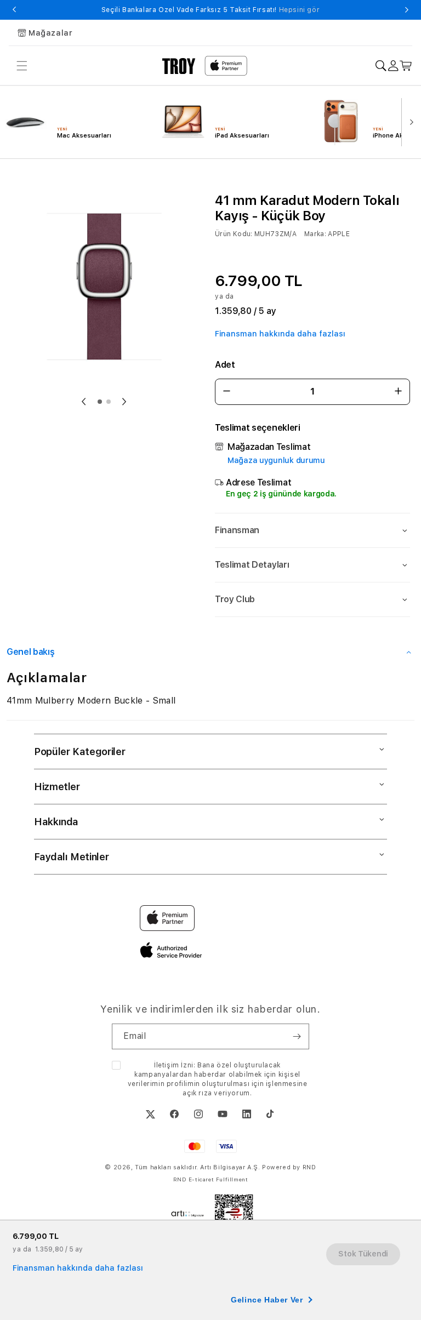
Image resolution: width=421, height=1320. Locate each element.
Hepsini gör (299, 10)
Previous (14, 9)
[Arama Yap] (380, 66)
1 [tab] (100, 401)
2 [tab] (108, 401)
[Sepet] (406, 66)
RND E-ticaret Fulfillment (210, 1179)
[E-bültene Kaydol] (297, 1036)
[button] (312, 530)
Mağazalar (50, 32)
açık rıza (197, 1093)
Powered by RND (289, 1167)
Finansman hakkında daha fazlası (280, 333)
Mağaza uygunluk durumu (276, 460)
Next (406, 9)
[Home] (179, 66)
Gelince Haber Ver (267, 1299)
